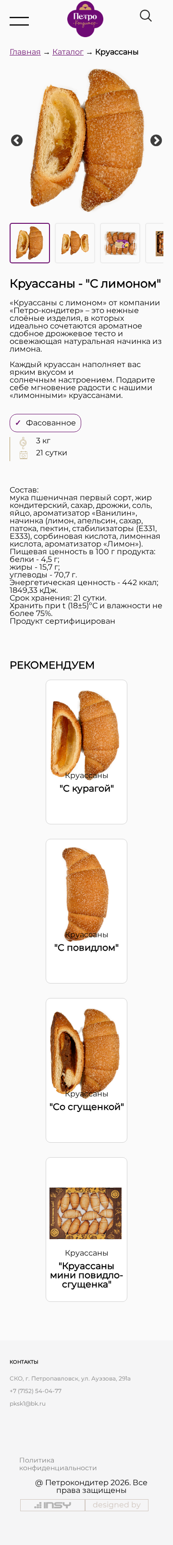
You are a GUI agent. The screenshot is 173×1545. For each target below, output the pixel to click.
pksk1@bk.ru (28, 1403)
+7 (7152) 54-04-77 (36, 1391)
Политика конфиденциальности (58, 1464)
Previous (17, 141)
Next (156, 141)
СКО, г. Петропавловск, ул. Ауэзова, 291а (70, 1378)
